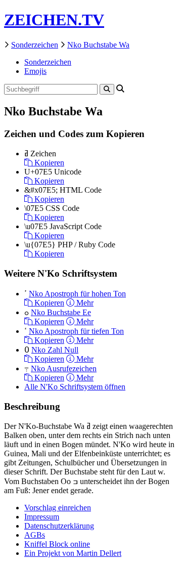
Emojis (35, 71)
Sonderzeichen (34, 44)
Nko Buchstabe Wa (98, 44)
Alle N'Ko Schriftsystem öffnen (74, 386)
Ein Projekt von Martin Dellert (72, 553)
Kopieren (48, 162)
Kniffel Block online (57, 544)
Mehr (84, 302)
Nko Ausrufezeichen (64, 368)
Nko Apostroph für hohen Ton (77, 293)
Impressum (41, 516)
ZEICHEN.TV (54, 20)
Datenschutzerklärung (59, 525)
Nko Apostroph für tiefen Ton (76, 331)
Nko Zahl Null (54, 349)
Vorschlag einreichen (57, 507)
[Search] (107, 89)
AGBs (34, 535)
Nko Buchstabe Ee (61, 312)
